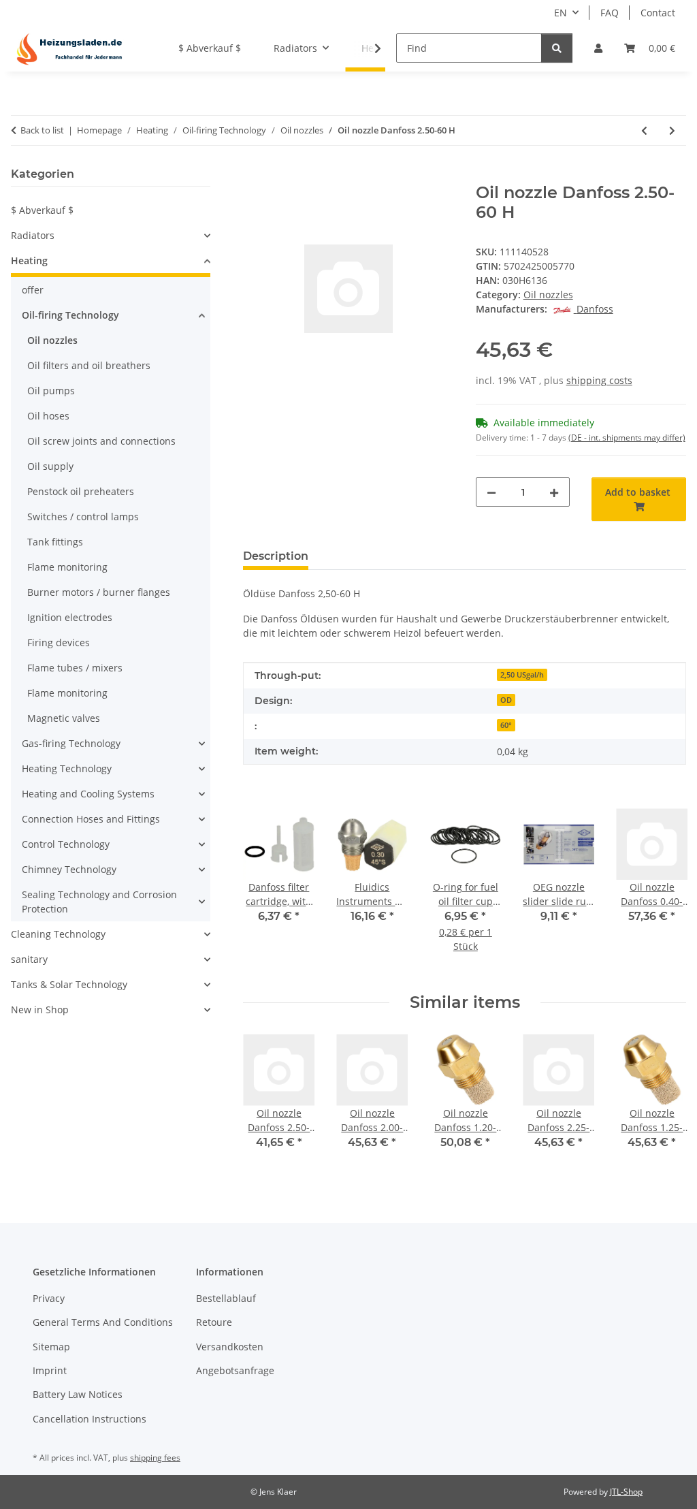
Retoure (214, 1322)
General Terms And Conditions (103, 1322)
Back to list (42, 130)
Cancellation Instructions (89, 1418)
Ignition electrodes (69, 617)
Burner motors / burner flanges (98, 592)
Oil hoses (48, 415)
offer (33, 289)
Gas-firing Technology (71, 743)
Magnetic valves (63, 718)
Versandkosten (229, 1346)
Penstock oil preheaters (80, 491)
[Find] (556, 48)
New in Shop (40, 1009)
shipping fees (155, 1457)
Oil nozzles (548, 294)
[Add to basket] (254, 175)
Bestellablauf (226, 1298)
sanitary (29, 959)
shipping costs (599, 380)
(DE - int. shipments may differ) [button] (626, 437)
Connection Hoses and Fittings (91, 818)
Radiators (32, 235)
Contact (658, 12)
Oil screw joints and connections (101, 440)
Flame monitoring (67, 566)
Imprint (50, 1370)
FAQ (609, 12)
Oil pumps (51, 390)
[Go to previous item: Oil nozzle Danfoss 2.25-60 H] (644, 130)
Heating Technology (67, 768)
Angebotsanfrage (235, 1370)
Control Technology (66, 844)
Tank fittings (55, 541)
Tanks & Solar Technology (69, 984)
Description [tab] (275, 556)
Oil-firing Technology (70, 314)
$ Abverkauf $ (42, 210)
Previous (266, 889)
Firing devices (58, 642)
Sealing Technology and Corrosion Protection (99, 901)
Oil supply (50, 466)
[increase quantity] (554, 492)
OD (506, 700)
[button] (598, 48)
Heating (29, 260)
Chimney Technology (69, 869)
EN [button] (560, 12)
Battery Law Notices (78, 1394)
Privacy (49, 1298)
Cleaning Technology (58, 933)
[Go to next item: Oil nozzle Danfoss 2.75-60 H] (672, 130)
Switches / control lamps (83, 516)
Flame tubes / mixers (75, 667)
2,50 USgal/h (522, 675)
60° (506, 725)
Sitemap (51, 1346)
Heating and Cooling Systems (88, 793)
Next (664, 889)
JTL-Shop (626, 1491)
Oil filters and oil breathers (88, 365)
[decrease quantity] (491, 492)
